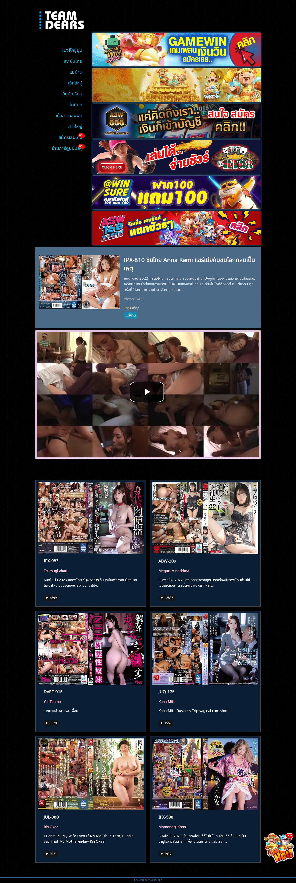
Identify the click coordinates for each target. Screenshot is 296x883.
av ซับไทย (73, 60)
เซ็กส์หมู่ (75, 82)
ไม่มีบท (76, 104)
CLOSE (289, 835)
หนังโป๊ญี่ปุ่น (71, 50)
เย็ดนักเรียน (71, 93)
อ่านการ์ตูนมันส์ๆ (67, 148)
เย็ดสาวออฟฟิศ (69, 115)
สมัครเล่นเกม (70, 137)
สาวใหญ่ (75, 126)
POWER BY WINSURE (148, 880)
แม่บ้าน (75, 71)
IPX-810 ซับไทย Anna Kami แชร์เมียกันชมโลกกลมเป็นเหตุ (189, 263)
